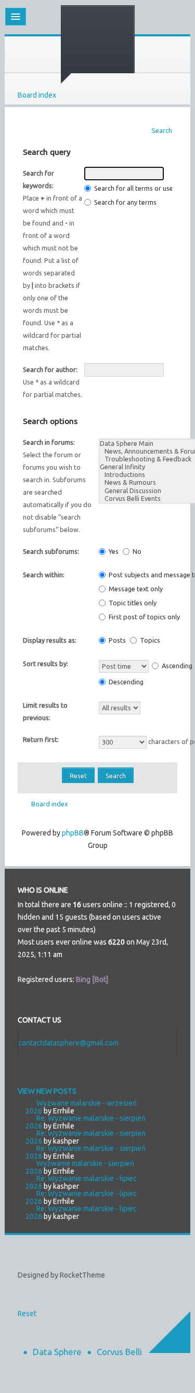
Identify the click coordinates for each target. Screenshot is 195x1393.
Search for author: (50, 369)
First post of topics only (143, 616)
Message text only (135, 588)
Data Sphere (57, 1352)
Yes (113, 551)
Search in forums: (49, 442)
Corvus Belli (119, 1352)
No (136, 551)
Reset (27, 1313)
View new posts (47, 1091)
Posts (116, 640)
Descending (125, 681)
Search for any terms (125, 202)
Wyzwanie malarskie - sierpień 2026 (79, 1167)
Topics (149, 640)
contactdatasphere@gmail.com (68, 1043)
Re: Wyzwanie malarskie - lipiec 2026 (81, 1182)
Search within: (43, 574)
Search (161, 130)
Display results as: (49, 640)
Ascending (176, 665)
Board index (37, 95)
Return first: (41, 739)
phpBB (73, 833)
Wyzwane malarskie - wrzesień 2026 (81, 1107)
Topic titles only (132, 602)
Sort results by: (45, 663)
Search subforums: (51, 551)
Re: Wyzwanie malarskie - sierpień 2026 (85, 1122)
